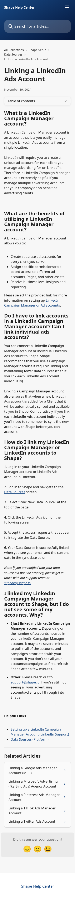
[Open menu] (67, 7)
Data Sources (13, 54)
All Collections (14, 50)
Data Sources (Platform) (30, 739)
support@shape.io (17, 583)
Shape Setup (37, 50)
